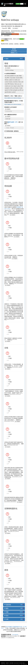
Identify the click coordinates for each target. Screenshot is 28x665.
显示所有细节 (14, 50)
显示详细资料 (15, 28)
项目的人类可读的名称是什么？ (12, 66)
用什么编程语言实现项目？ (10, 114)
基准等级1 (11, 43)
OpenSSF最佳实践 (8, 4)
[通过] (22, 39)
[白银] (6, 39)
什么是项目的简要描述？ (10, 73)
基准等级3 (22, 43)
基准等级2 (16, 43)
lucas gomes (15, 634)
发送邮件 (17, 663)
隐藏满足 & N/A (14, 52)
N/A (7, 384)
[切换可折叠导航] (25, 3)
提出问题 (22, 663)
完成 (7, 146)
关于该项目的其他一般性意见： (12, 131)
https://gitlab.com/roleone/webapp (12, 98)
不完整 (7, 148)
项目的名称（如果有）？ (13, 123)
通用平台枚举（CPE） (13, 122)
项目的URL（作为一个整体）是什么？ (13, 96)
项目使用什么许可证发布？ (10, 107)
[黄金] (2, 40)
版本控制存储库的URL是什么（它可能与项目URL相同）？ (13, 101)
